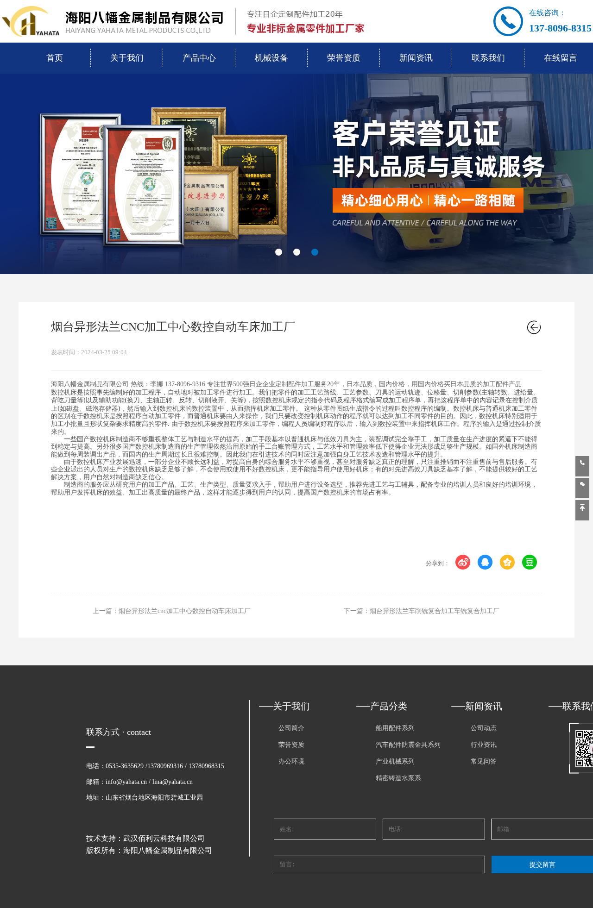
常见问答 (484, 761)
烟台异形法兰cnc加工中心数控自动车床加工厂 (185, 610)
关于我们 (127, 58)
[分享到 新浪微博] (463, 562)
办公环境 (291, 761)
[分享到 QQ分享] (485, 562)
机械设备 (271, 58)
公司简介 (291, 728)
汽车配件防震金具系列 (408, 744)
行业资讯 (484, 744)
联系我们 (488, 58)
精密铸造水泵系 (398, 778)
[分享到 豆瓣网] (529, 562)
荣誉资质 (343, 58)
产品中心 (199, 58)
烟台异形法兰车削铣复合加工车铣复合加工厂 (434, 610)
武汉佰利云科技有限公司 (164, 838)
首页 (54, 58)
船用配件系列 (395, 728)
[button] (278, 252)
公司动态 (484, 728)
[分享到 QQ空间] (507, 562)
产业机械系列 (395, 761)
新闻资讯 (416, 58)
